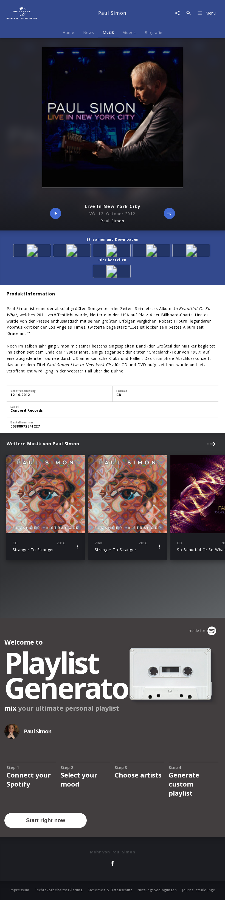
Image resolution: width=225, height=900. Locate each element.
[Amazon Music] (73, 251)
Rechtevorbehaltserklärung (59, 890)
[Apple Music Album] (33, 251)
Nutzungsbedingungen (157, 890)
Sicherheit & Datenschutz (110, 890)
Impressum (19, 890)
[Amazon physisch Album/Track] (113, 272)
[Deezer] (152, 251)
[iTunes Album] (192, 251)
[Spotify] (113, 251)
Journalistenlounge (198, 890)
